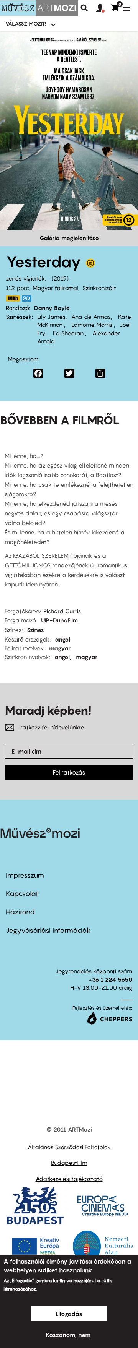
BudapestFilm (69, 1162)
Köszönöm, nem (68, 1334)
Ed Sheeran (68, 333)
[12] (90, 264)
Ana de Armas (91, 316)
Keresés (84, 8)
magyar (60, 648)
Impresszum (25, 875)
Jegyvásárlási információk (48, 930)
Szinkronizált (99, 287)
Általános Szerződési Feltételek (69, 1146)
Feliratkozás (69, 772)
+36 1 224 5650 (110, 979)
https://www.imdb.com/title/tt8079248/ (13, 298)
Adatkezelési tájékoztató (69, 1178)
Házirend (20, 912)
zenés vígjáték (25, 278)
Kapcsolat (22, 894)
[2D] (29, 298)
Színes (35, 629)
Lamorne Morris (92, 324)
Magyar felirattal (55, 287)
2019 (60, 278)
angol (62, 639)
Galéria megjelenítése (69, 237)
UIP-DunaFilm (59, 620)
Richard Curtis (62, 610)
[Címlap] (39, 8)
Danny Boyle (52, 307)
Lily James (51, 316)
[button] (103, 8)
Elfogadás (69, 1313)
